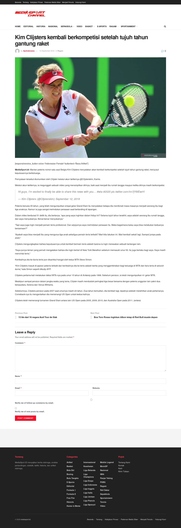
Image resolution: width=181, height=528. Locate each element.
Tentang (26, 2)
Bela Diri (70, 470)
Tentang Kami (124, 462)
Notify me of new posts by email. (30, 411)
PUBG (102, 482)
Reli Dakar (104, 490)
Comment (20, 343)
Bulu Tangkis (73, 478)
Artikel (69, 462)
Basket (89, 26)
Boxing (70, 474)
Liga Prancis (89, 500)
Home (18, 26)
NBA (102, 474)
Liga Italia (87, 492)
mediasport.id (25, 519)
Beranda (18, 2)
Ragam (112, 26)
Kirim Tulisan (123, 471)
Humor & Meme (73, 506)
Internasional (89, 462)
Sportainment (128, 26)
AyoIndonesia (28, 50)
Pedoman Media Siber (52, 2)
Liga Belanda (89, 470)
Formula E (71, 494)
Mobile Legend (107, 462)
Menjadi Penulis (68, 2)
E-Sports (102, 26)
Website (96, 388)
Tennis (103, 502)
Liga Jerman (89, 496)
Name (18, 376)
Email (18, 388)
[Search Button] (165, 26)
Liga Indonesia (90, 484)
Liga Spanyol (89, 504)
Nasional (53, 26)
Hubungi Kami (80, 2)
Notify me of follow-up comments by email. (34, 402)
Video (79, 26)
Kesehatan (88, 466)
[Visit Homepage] (30, 14)
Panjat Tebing (106, 478)
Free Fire (71, 498)
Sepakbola (66, 26)
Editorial (28, 26)
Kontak (121, 465)
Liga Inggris (88, 488)
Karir (120, 468)
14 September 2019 (46, 50)
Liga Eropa (88, 480)
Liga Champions (88, 475)
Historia (40, 26)
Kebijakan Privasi (36, 2)
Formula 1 (71, 490)
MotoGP (103, 466)
